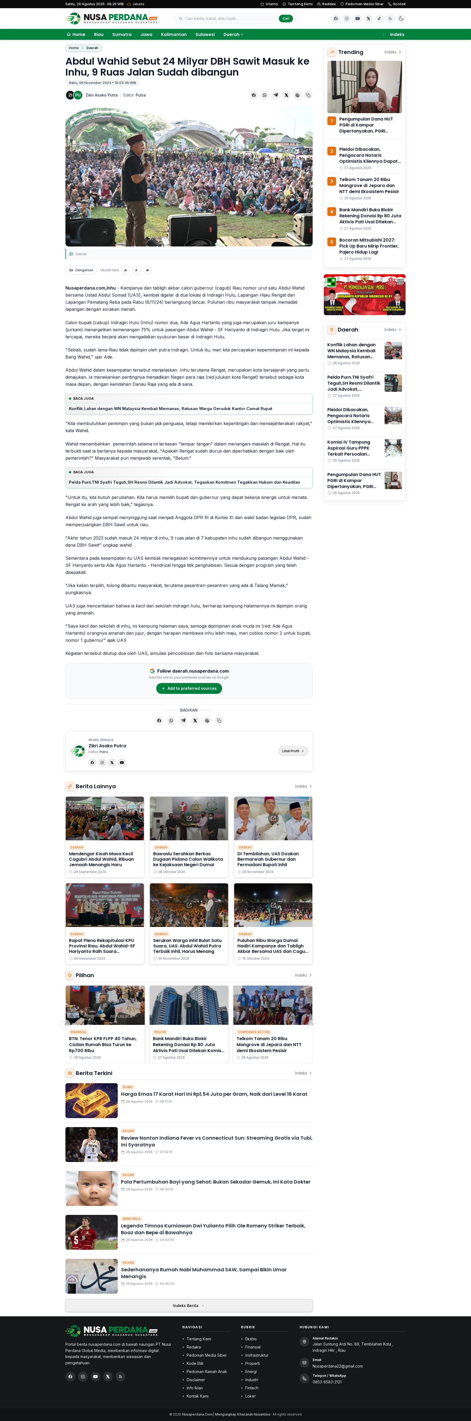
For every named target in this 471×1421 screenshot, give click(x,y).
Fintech (251, 1388)
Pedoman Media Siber (365, 4)
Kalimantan (174, 34)
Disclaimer (196, 1379)
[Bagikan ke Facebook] (253, 95)
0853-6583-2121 (327, 1382)
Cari (286, 18)
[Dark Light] (401, 18)
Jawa (146, 34)
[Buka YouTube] (357, 18)
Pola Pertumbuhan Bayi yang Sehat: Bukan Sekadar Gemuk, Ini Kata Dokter (215, 1181)
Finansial (78, 1032)
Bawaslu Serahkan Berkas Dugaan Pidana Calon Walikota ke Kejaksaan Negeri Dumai (188, 859)
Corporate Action (254, 1032)
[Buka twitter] (368, 18)
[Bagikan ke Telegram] (275, 95)
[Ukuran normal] (136, 270)
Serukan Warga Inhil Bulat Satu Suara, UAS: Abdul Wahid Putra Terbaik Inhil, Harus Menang (187, 946)
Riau (99, 34)
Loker (250, 1396)
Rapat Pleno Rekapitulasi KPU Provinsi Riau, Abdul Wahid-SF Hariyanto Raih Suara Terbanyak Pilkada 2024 (102, 948)
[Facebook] (335, 18)
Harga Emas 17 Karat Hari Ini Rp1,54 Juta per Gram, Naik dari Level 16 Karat (214, 1094)
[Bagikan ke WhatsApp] (264, 95)
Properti (252, 1363)
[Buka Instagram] (346, 18)
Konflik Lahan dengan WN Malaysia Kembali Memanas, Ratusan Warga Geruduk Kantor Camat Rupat (170, 408)
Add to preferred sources (192, 688)
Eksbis (127, 1087)
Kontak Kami (198, 1396)
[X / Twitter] (108, 1376)
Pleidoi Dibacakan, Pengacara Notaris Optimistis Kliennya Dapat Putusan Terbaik (368, 158)
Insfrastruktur (256, 1355)
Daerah (232, 34)
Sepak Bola (132, 1218)
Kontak (399, 4)
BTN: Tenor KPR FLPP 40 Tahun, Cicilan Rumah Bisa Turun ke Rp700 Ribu (103, 1044)
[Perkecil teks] (125, 270)
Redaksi (329, 4)
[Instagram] (102, 762)
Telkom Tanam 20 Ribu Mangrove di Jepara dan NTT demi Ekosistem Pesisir (269, 1044)
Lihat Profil (290, 751)
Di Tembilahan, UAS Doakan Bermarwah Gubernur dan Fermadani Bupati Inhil (268, 859)
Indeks (397, 34)
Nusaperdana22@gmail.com (338, 1366)
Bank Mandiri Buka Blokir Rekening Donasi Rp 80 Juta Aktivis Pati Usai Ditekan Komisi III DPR (187, 1047)
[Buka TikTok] (379, 18)
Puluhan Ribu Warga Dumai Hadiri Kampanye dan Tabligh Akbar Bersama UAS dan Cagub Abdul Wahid (272, 948)
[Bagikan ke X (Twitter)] (286, 95)
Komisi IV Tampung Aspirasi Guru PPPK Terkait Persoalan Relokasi (348, 451)
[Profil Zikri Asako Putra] (77, 751)
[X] (112, 762)
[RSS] (390, 18)
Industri (251, 1379)
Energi (251, 1371)
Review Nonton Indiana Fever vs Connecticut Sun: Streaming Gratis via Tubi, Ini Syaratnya (217, 1141)
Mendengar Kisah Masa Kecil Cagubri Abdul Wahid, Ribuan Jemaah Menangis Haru (101, 859)
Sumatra (122, 34)
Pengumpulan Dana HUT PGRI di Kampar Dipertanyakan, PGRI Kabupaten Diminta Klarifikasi (366, 131)
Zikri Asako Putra (102, 95)
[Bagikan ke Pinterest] (297, 95)
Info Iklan (195, 1388)
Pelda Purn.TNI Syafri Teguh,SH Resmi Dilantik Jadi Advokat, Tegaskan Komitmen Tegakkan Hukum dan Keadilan (184, 482)
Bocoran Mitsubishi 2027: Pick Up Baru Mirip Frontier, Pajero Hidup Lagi (369, 246)
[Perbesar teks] (147, 270)
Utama (272, 4)
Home (74, 48)
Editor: (134, 95)
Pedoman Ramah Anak (207, 1371)
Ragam (128, 1131)
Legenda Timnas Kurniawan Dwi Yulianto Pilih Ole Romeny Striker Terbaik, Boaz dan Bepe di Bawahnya (213, 1229)
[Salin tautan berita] (308, 95)
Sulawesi (205, 34)
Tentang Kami (300, 4)
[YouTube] (122, 762)
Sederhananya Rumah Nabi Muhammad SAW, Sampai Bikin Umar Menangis (204, 1273)
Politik (160, 1032)
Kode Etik (195, 1363)
